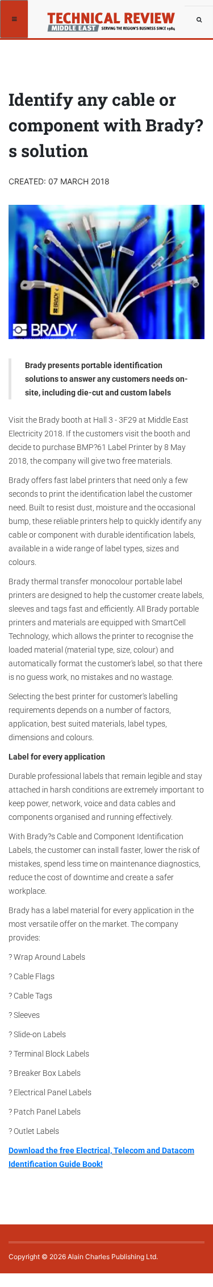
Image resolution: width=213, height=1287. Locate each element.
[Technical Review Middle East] (115, 18)
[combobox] (199, 20)
